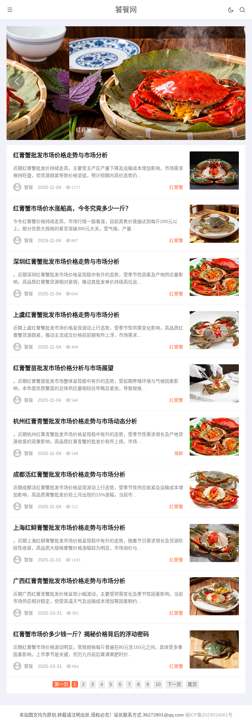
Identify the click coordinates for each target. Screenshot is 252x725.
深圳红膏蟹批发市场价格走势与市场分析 (66, 262)
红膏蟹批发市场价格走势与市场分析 (60, 155)
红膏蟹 (176, 187)
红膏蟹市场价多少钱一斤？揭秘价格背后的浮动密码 (81, 634)
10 (158, 684)
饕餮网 (126, 10)
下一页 (174, 684)
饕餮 (28, 187)
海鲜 (178, 453)
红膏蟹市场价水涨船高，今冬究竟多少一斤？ (72, 208)
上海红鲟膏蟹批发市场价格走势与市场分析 (69, 528)
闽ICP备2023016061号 (209, 714)
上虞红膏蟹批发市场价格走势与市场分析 (66, 315)
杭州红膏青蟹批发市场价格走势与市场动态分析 (75, 421)
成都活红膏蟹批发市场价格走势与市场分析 (69, 474)
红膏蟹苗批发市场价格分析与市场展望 (63, 368)
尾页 (192, 684)
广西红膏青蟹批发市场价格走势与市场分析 (69, 581)
